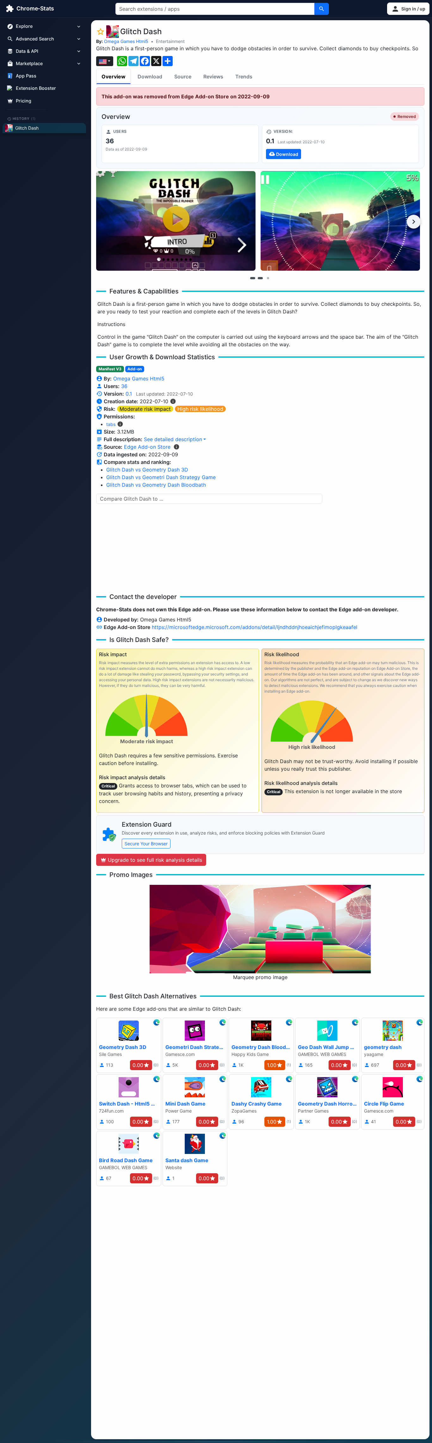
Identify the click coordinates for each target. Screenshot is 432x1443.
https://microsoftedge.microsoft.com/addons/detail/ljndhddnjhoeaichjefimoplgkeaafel (254, 627)
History (24, 118)
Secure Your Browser (146, 843)
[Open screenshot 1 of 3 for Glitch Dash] (176, 221)
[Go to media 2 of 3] (260, 278)
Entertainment (170, 41)
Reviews (213, 76)
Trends (243, 76)
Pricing (23, 100)
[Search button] (321, 9)
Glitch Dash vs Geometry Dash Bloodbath (156, 485)
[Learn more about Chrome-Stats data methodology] (176, 447)
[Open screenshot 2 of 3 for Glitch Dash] (340, 221)
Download (150, 76)
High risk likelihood (200, 409)
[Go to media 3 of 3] (268, 278)
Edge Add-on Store (147, 447)
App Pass (26, 76)
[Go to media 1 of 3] (252, 278)
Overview (114, 76)
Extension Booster (36, 88)
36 (124, 386)
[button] (408, 9)
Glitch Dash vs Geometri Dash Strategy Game (161, 477)
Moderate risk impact (145, 409)
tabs (110, 424)
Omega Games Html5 (126, 41)
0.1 (129, 394)
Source (182, 76)
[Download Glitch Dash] (340, 144)
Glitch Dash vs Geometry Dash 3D (147, 469)
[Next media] (414, 222)
